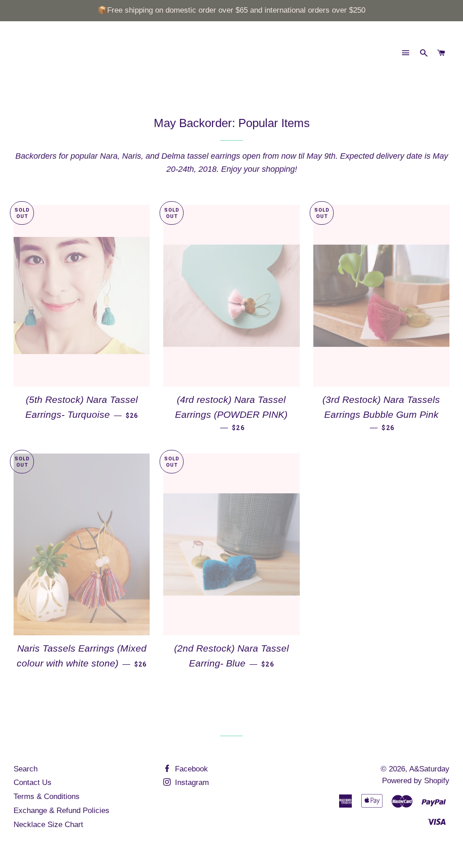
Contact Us (33, 782)
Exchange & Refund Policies (61, 810)
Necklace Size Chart (48, 824)
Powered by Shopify (415, 780)
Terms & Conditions (47, 796)
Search (26, 769)
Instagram (191, 782)
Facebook (190, 769)
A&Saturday (429, 769)
